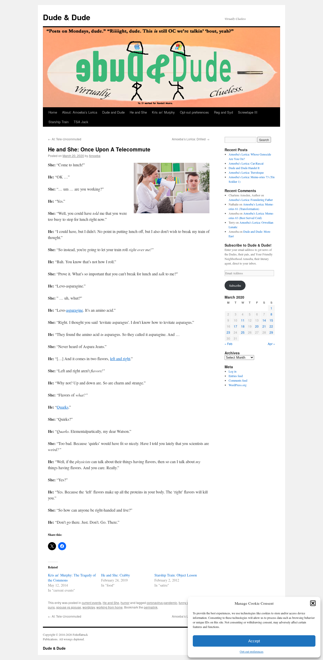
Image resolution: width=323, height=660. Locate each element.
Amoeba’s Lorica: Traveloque (246, 172)
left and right (120, 358)
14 (264, 320)
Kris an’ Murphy (163, 112)
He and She (138, 112)
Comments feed (238, 380)
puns (51, 607)
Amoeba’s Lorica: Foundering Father (251, 200)
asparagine (74, 310)
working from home (109, 607)
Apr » (271, 343)
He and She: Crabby (115, 575)
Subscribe (235, 285)
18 (243, 326)
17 (235, 326)
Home (52, 112)
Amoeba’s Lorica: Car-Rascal (246, 163)
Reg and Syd (223, 112)
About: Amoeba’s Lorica (79, 112)
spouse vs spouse (68, 607)
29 (271, 332)
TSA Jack (81, 121)
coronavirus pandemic (162, 602)
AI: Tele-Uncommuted (64, 139)
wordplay (89, 607)
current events (91, 602)
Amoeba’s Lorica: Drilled (190, 139)
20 (257, 326)
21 (264, 326)
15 (271, 320)
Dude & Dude (66, 17)
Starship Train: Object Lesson (175, 575)
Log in (232, 371)
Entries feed (236, 376)
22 (271, 326)
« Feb (228, 343)
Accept (254, 641)
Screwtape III (247, 112)
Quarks (62, 407)
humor (125, 602)
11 (243, 320)
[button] (312, 603)
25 (243, 332)
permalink (150, 607)
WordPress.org (238, 385)
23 (228, 332)
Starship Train (58, 121)
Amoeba (94, 155)
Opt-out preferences (251, 651)
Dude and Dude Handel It (244, 168)
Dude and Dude (113, 112)
